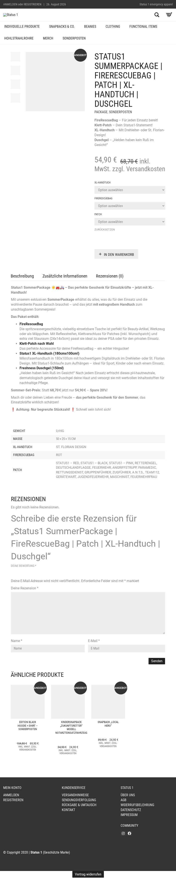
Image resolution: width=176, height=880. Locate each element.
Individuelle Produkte (22, 26)
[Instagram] (123, 833)
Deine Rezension (24, 588)
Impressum (129, 815)
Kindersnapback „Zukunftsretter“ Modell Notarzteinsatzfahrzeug (71, 727)
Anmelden (10, 4)
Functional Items (143, 26)
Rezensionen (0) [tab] (109, 276)
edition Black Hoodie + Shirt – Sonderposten (28, 725)
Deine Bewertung (23, 565)
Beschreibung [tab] (22, 276)
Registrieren (32, 4)
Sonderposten (74, 38)
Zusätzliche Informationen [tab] (64, 276)
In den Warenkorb (119, 254)
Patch (98, 214)
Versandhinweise (75, 795)
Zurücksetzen (104, 229)
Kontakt (68, 810)
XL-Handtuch (102, 182)
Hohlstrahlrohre (18, 38)
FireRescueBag (103, 198)
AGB (123, 800)
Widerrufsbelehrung (137, 805)
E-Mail (94, 641)
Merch (48, 38)
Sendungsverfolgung (79, 800)
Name (16, 641)
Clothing (113, 26)
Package (101, 112)
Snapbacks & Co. (62, 26)
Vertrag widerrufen (88, 874)
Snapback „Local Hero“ (108, 723)
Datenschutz (131, 810)
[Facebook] (129, 833)
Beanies (90, 26)
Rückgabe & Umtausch (79, 805)
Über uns (128, 795)
